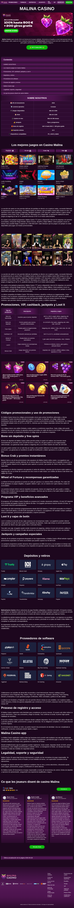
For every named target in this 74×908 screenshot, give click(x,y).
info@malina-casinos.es (67, 895)
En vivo (27, 150)
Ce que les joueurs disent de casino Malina (16, 93)
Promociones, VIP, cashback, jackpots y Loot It (17, 71)
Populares (8, 150)
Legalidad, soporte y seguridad (12, 89)
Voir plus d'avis (37, 847)
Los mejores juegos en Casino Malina (14, 68)
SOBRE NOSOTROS (10, 64)
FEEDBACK (64, 789)
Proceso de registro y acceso (12, 82)
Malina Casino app (9, 86)
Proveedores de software (11, 78)
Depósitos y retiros (9, 75)
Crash (45, 150)
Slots (63, 150)
